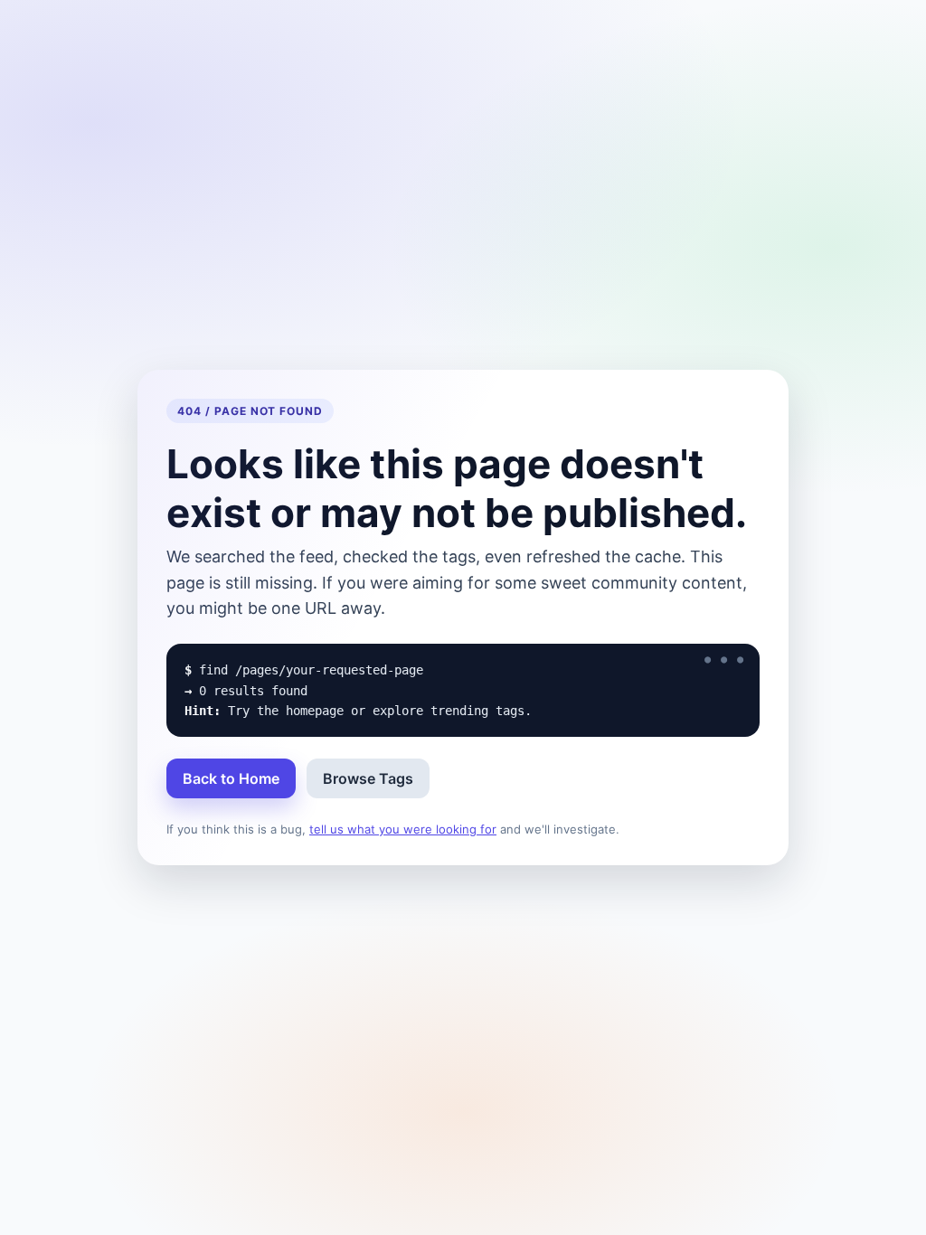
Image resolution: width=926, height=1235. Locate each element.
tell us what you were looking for (402, 829)
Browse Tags (368, 778)
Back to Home (231, 778)
